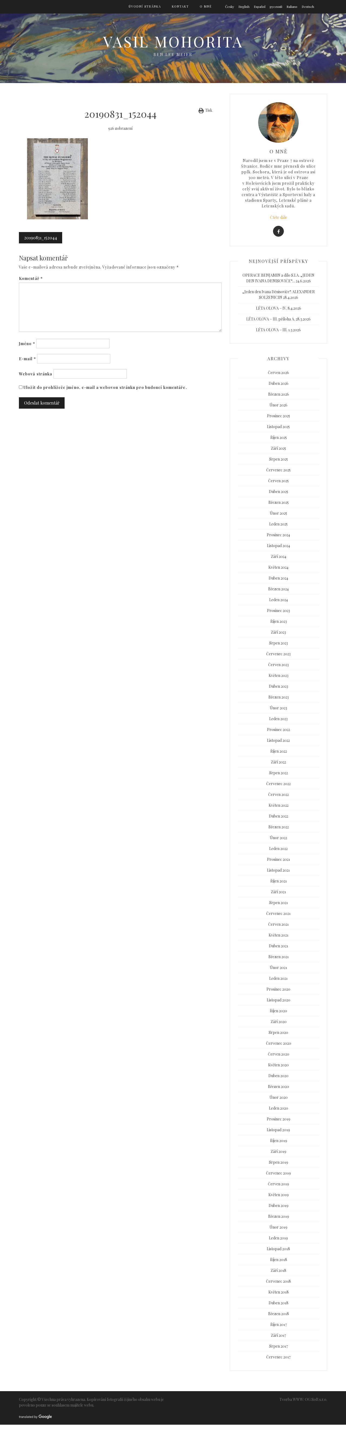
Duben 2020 (278, 1075)
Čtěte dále (278, 217)
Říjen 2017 (278, 1324)
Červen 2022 (278, 794)
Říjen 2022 (278, 751)
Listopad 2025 (278, 426)
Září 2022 (278, 762)
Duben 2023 (278, 686)
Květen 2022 (278, 805)
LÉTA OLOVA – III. (271, 329)
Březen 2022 (278, 826)
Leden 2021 (278, 978)
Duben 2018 (278, 1302)
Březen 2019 (278, 1216)
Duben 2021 (278, 945)
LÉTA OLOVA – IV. (271, 308)
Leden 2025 (278, 524)
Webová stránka (35, 373)
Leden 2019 (278, 1238)
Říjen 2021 (278, 881)
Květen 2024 (278, 567)
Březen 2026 (278, 394)
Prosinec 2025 (278, 415)
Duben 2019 (278, 1205)
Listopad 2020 (278, 1000)
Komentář (31, 278)
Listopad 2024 (278, 545)
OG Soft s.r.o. (316, 1399)
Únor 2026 (278, 405)
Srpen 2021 (278, 902)
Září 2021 (278, 891)
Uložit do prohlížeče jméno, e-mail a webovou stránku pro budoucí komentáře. (105, 387)
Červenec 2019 (278, 1173)
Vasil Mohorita (173, 41)
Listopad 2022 (278, 740)
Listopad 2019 (278, 1129)
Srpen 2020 (278, 1032)
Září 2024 (278, 556)
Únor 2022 (278, 837)
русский (276, 6)
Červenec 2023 (278, 653)
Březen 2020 (278, 1086)
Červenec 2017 (278, 1357)
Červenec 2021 (278, 913)
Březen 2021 (278, 956)
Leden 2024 (278, 599)
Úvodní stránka (145, 6)
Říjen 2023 (278, 621)
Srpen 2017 (278, 1346)
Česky (229, 6)
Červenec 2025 (278, 469)
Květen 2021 (278, 935)
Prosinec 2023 (278, 610)
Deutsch (308, 6)
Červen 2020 (278, 1054)
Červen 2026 (278, 372)
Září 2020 (279, 1021)
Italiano (292, 6)
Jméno (27, 343)
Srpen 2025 (278, 459)
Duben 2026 (278, 383)
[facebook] (278, 231)
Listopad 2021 (278, 870)
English (243, 6)
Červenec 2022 (278, 783)
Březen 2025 (278, 502)
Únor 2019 (278, 1227)
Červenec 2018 (278, 1281)
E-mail (27, 358)
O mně (206, 6)
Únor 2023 (278, 707)
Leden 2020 (278, 1108)
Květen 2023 (278, 675)
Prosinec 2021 (278, 859)
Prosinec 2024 (278, 534)
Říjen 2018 (278, 1259)
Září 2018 (278, 1270)
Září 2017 (278, 1335)
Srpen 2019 (278, 1162)
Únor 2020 (279, 1097)
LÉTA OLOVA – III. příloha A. (270, 319)
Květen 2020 (278, 1064)
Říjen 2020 (278, 1010)
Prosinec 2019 (278, 1119)
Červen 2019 (278, 1183)
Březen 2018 (278, 1313)
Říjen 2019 (278, 1140)
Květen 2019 (278, 1194)
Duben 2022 (278, 816)
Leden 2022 (278, 848)
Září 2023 (278, 632)
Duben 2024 (278, 578)
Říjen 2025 (278, 437)
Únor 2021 (278, 967)
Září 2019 (278, 1151)
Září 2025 (278, 448)
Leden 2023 (278, 718)
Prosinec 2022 (278, 729)
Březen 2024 (278, 588)
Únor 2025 (278, 513)
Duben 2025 (278, 491)
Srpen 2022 (278, 772)
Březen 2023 (278, 697)
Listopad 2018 (278, 1248)
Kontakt (180, 6)
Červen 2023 (278, 664)
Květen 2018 (278, 1292)
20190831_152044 (40, 237)
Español (259, 6)
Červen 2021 (278, 924)
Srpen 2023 (278, 643)
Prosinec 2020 (278, 989)
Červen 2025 (278, 480)
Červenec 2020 (278, 1043)
